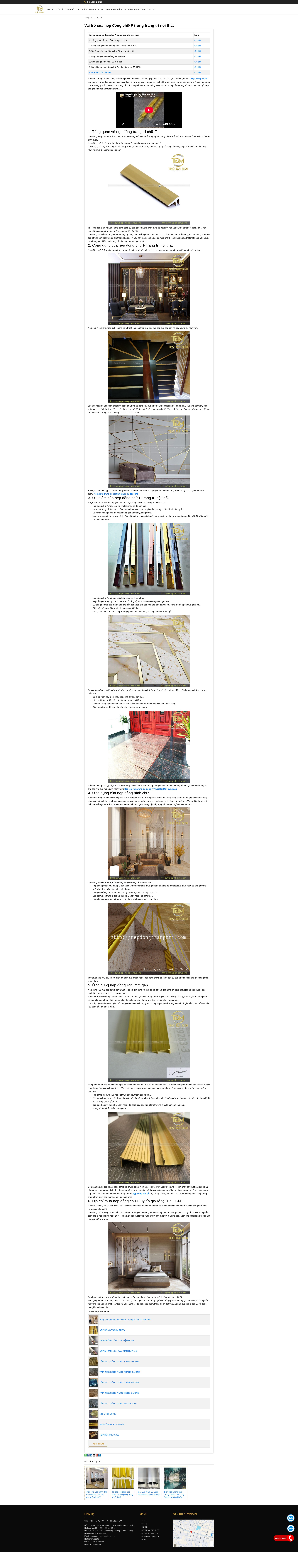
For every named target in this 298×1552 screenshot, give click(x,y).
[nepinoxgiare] (39, 9)
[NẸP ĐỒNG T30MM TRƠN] (93, 1330)
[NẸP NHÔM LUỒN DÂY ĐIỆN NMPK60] (93, 1351)
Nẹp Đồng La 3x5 (108, 1414)
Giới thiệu (70, 9)
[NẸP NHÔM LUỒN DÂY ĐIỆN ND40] (93, 1340)
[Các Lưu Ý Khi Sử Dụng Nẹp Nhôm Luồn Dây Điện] (149, 1478)
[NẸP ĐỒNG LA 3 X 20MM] (93, 1424)
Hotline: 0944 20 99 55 (94, 2)
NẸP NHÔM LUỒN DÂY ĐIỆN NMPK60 (118, 1351)
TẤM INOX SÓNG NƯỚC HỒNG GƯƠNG (119, 1393)
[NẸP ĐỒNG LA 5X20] (93, 1435)
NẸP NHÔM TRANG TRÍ (87, 9)
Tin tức (50, 9)
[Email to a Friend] (94, 1455)
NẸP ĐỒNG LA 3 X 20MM (112, 1424)
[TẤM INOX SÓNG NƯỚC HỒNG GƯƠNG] (93, 1393)
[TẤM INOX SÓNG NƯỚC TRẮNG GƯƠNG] (93, 1372)
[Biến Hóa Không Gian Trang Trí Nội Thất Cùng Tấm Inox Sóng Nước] (175, 1478)
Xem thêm (98, 1444)
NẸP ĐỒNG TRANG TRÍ (134, 9)
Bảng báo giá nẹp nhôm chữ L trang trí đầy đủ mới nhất (125, 1319)
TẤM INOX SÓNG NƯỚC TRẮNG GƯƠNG (120, 1372)
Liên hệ (59, 9)
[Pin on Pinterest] (97, 1455)
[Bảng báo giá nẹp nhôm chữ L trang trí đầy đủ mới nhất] (93, 1319)
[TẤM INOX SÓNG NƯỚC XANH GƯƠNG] (93, 1382)
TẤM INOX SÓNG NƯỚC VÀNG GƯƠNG (119, 1361)
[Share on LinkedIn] (99, 1455)
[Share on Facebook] (88, 1455)
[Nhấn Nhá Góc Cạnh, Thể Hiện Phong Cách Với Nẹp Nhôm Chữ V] (97, 1478)
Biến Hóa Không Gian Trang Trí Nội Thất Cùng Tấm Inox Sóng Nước (174, 1494)
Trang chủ (88, 18)
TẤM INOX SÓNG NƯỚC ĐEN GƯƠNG (118, 1403)
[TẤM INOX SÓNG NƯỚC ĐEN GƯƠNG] (93, 1403)
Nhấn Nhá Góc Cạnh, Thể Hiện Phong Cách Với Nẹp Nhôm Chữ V (96, 1494)
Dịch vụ (151, 9)
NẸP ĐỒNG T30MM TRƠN (112, 1330)
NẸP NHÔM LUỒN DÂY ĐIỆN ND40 (117, 1340)
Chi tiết (197, 40)
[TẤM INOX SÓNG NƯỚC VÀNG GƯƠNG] (93, 1361)
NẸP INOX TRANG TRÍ (110, 9)
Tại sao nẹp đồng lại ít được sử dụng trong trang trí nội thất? (122, 1494)
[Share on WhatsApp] (85, 1455)
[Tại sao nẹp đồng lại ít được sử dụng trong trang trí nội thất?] (123, 1478)
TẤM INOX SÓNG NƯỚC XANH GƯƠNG (119, 1382)
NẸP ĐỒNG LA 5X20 (109, 1435)
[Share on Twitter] (91, 1455)
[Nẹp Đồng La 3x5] (93, 1414)
